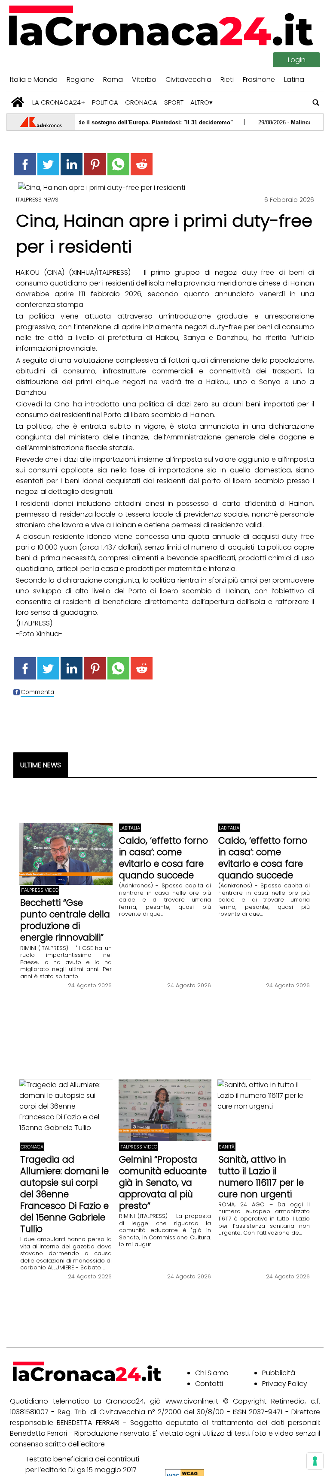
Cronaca (141, 102)
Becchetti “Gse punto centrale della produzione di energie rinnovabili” (65, 920)
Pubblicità (278, 1373)
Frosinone (259, 79)
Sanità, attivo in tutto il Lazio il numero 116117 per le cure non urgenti (261, 1176)
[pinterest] (95, 164)
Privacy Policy (284, 1384)
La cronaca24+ (58, 102)
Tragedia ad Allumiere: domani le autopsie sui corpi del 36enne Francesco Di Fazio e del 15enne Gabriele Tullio (64, 1194)
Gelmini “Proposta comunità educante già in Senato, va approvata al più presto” (163, 1182)
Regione (80, 79)
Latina (294, 79)
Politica (105, 102)
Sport (173, 102)
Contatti (209, 1384)
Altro (199, 102)
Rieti (227, 79)
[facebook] (25, 164)
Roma (113, 79)
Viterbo (144, 79)
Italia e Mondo (34, 79)
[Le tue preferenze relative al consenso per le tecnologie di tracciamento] (315, 1461)
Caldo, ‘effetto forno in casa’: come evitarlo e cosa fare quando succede (163, 857)
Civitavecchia (188, 79)
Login (297, 60)
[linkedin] (71, 164)
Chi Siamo (212, 1373)
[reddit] (142, 164)
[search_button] (316, 102)
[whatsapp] (118, 164)
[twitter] (48, 164)
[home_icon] (18, 102)
